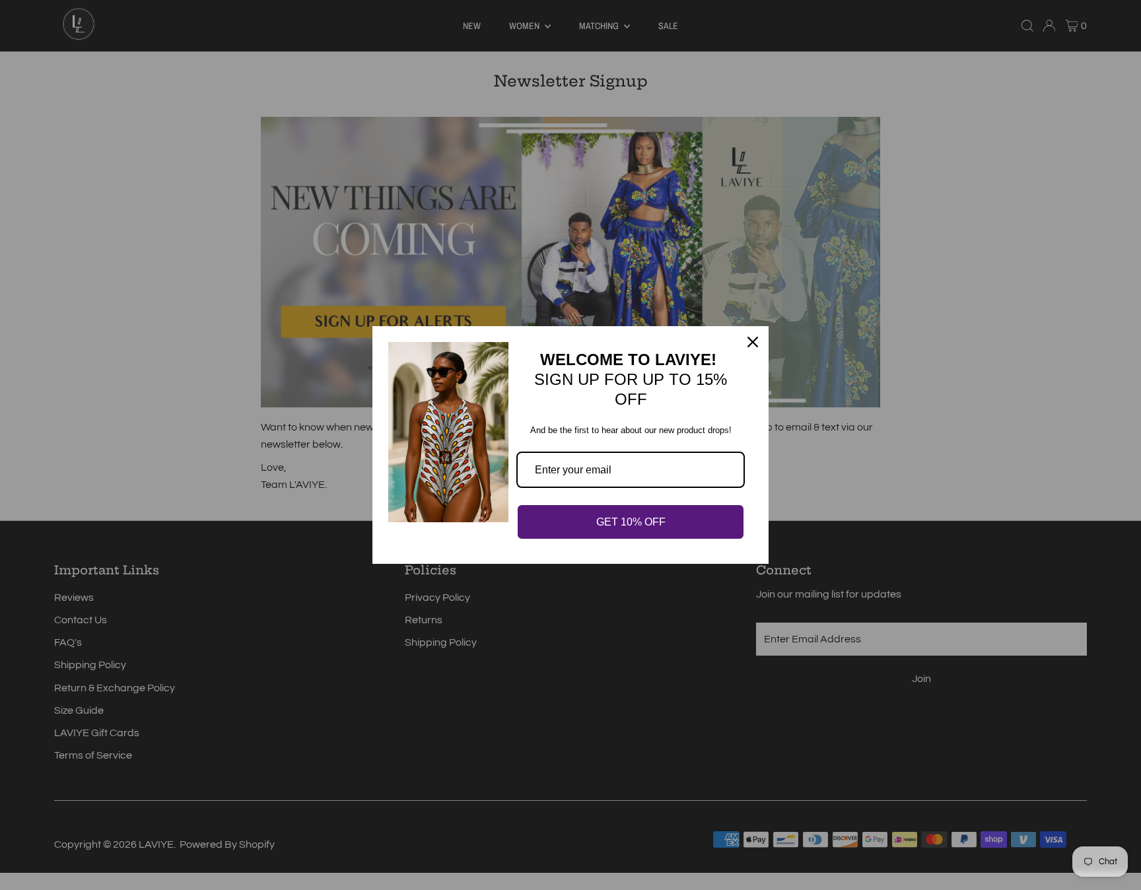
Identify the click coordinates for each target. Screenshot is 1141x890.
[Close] (753, 342)
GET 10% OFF (631, 522)
